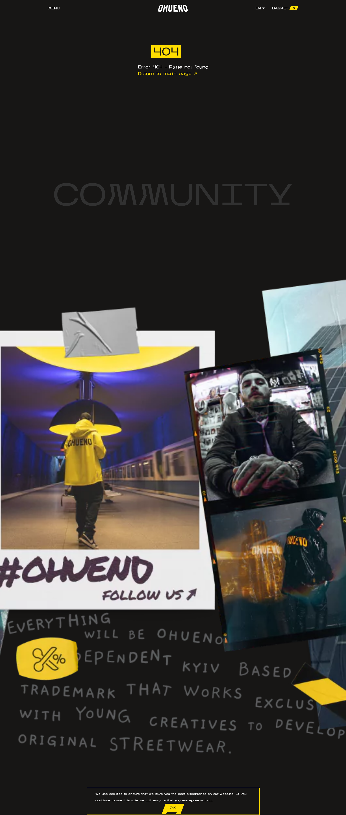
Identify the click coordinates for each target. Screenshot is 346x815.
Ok (173, 808)
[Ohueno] (173, 8)
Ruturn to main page (165, 73)
